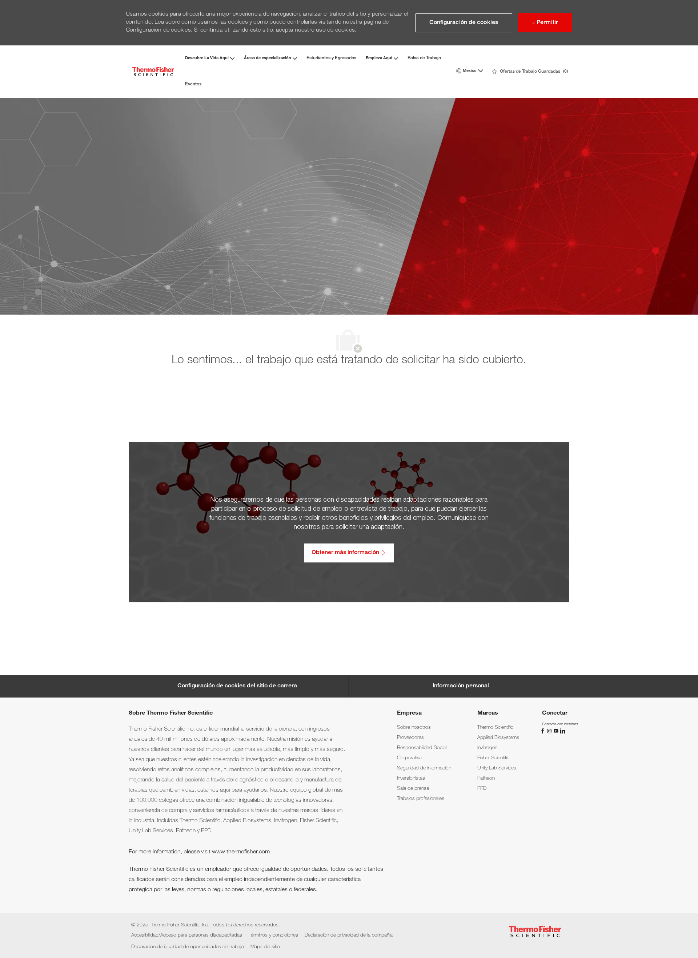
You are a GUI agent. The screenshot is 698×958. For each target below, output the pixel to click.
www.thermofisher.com (241, 852)
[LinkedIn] (562, 730)
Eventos (193, 84)
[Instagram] (550, 730)
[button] (463, 22)
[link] (414, 727)
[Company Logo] (153, 71)
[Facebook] (543, 730)
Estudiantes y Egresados (331, 58)
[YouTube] (556, 730)
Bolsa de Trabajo (424, 58)
